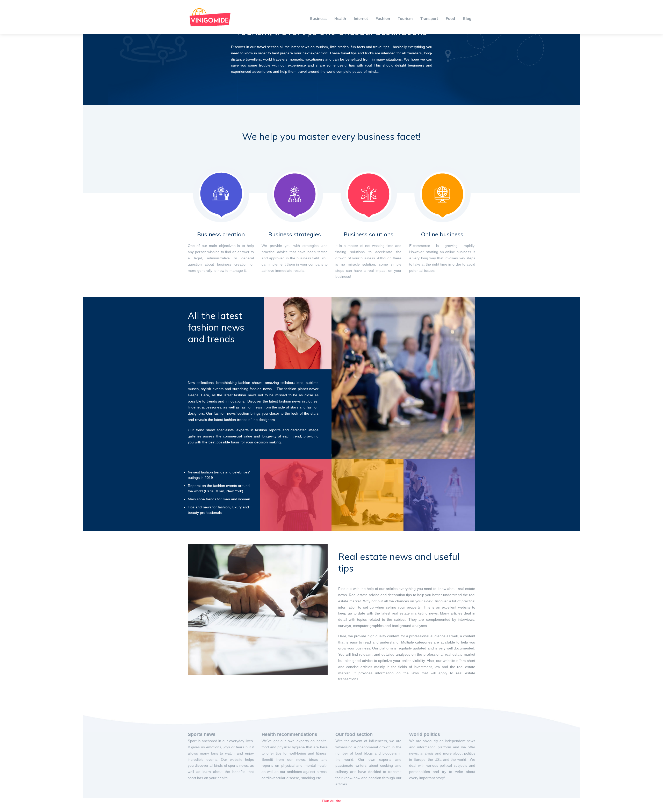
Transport (429, 18)
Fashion (383, 18)
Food (450, 18)
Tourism (405, 18)
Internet (361, 18)
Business (318, 18)
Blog (467, 18)
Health (340, 18)
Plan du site (331, 801)
